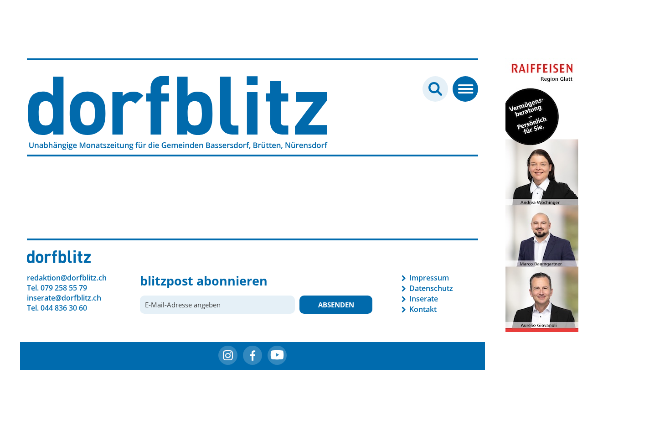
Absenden (336, 304)
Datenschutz (431, 288)
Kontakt (423, 309)
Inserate (423, 299)
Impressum (429, 278)
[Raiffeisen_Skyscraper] (541, 194)
